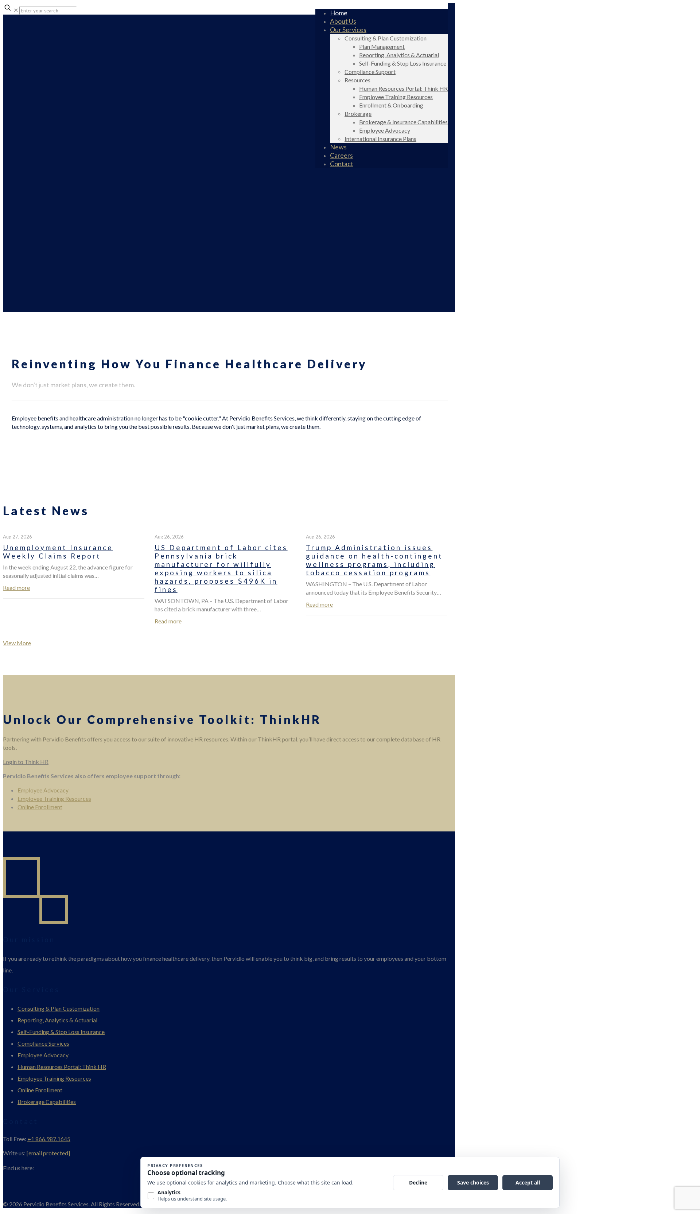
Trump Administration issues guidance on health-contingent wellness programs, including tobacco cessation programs (374, 560)
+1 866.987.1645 (48, 1138)
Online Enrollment (40, 806)
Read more (16, 587)
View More (17, 642)
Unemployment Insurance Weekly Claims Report (58, 551)
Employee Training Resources (54, 798)
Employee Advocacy (43, 790)
